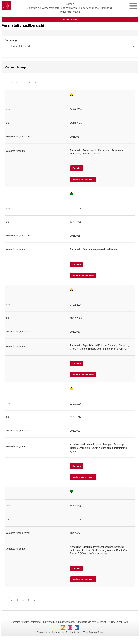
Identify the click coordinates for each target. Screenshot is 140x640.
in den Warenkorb (83, 179)
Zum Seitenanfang (93, 632)
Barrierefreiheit (73, 632)
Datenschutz (43, 632)
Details (76, 168)
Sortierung (11, 40)
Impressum (58, 632)
